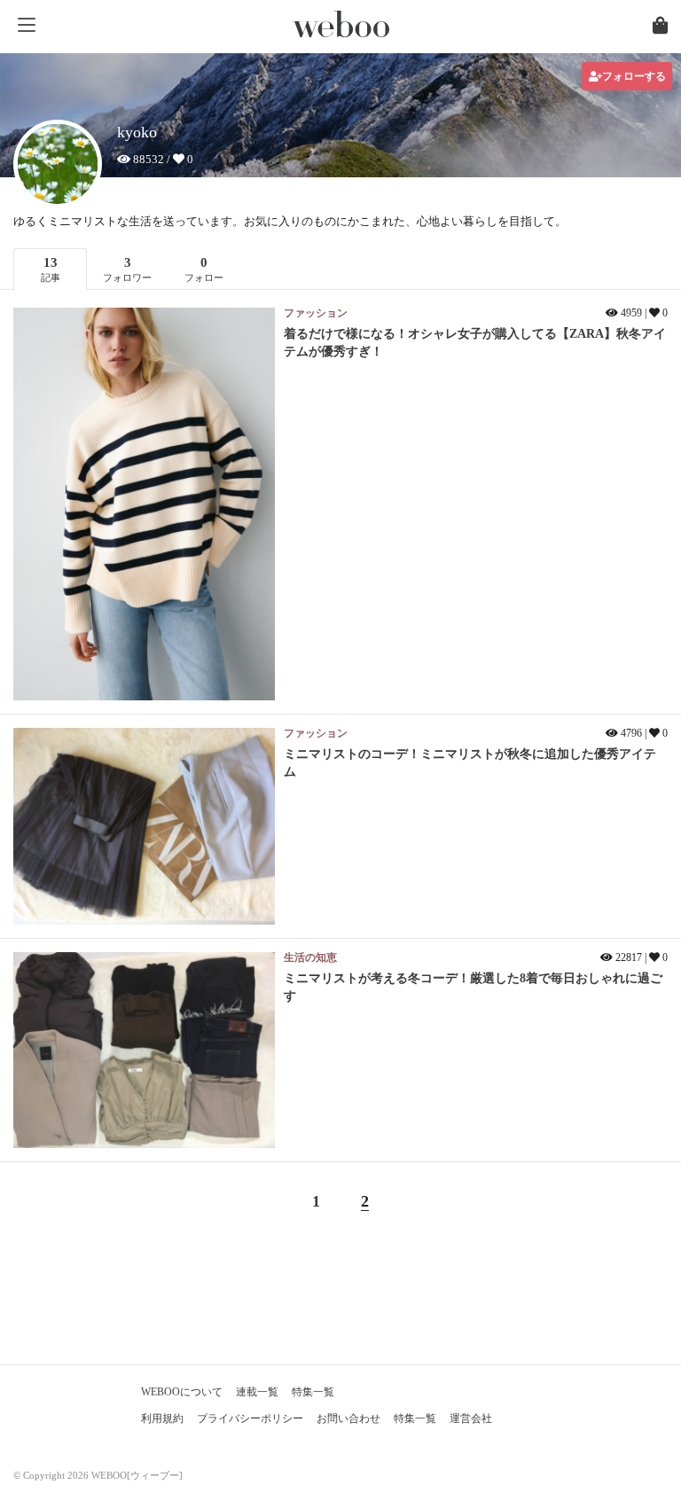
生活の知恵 (310, 957)
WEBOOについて (182, 1392)
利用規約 (162, 1418)
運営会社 (471, 1418)
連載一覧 (257, 1392)
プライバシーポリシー (250, 1418)
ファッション (316, 313)
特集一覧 (313, 1392)
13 (50, 269)
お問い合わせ (348, 1418)
